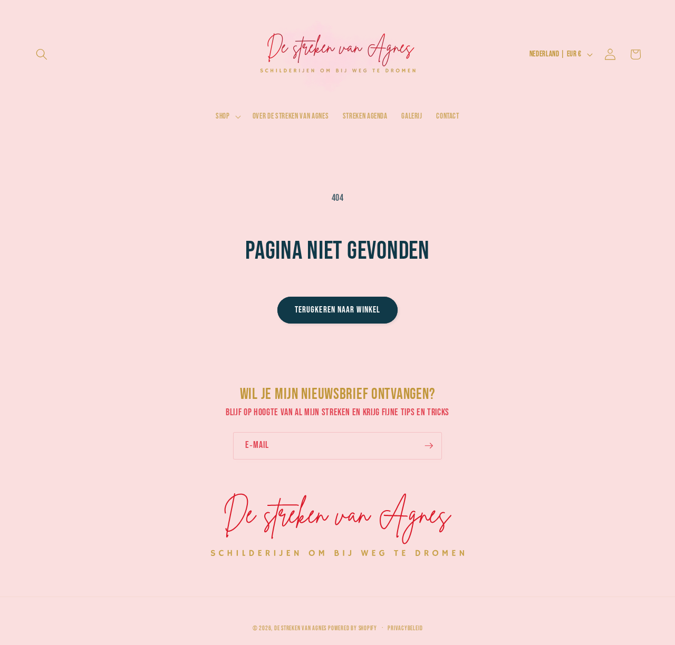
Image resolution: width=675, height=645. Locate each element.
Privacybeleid (405, 628)
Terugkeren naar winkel (337, 310)
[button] (41, 54)
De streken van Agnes (300, 629)
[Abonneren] (428, 446)
